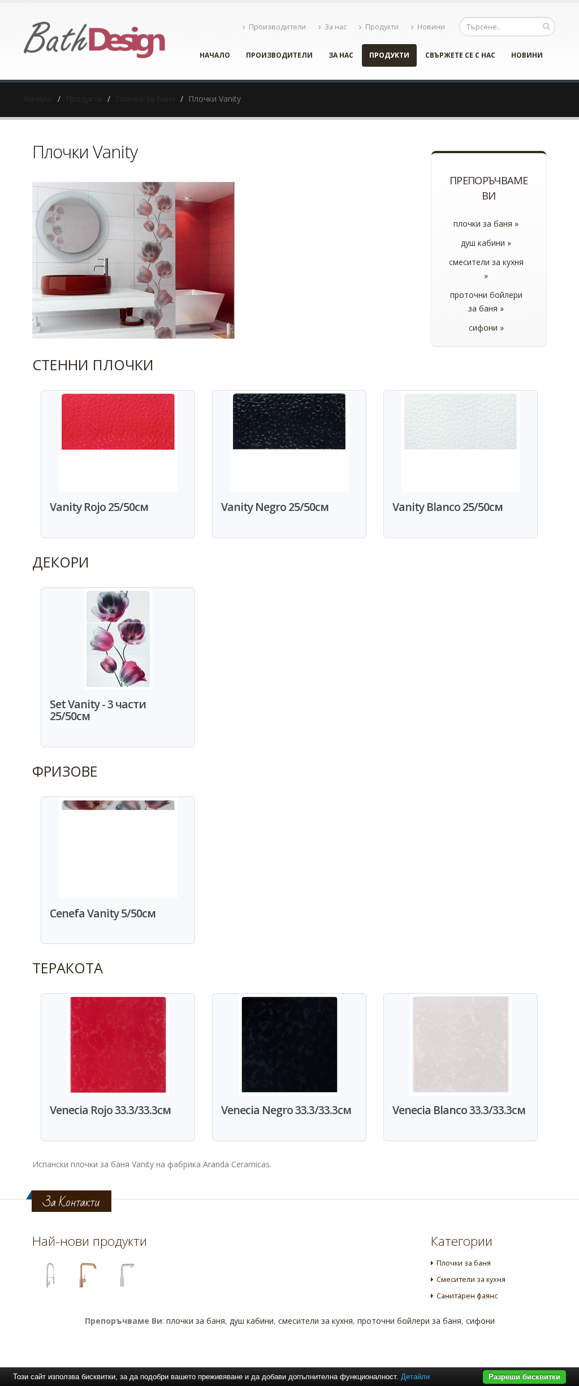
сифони (480, 1320)
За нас (336, 27)
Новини (431, 27)
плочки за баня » (485, 223)
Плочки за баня (145, 98)
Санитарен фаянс (467, 1296)
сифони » (486, 327)
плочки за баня (195, 1320)
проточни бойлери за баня (409, 1320)
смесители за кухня (315, 1320)
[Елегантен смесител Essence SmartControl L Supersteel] (126, 1275)
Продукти (382, 27)
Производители (277, 27)
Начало (215, 55)
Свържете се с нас (460, 55)
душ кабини (252, 1320)
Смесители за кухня (471, 1279)
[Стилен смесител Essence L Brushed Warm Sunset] (88, 1275)
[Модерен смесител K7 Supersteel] (49, 1275)
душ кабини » (486, 242)
